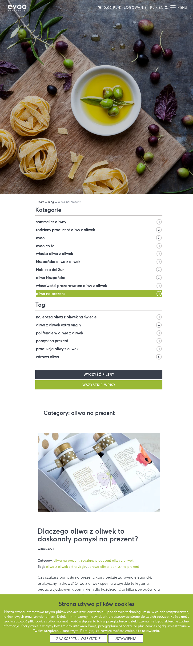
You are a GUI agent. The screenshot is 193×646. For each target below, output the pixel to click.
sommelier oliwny (98, 221)
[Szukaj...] (166, 7)
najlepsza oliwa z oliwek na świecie (98, 317)
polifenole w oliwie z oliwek (98, 333)
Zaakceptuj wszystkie (78, 639)
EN (161, 7)
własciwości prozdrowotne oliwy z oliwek (98, 285)
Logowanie (135, 7)
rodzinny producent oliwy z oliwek (98, 229)
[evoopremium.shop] (17, 8)
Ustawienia (125, 639)
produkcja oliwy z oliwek (98, 348)
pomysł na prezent (98, 340)
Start (41, 202)
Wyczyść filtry (99, 374)
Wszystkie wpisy (99, 385)
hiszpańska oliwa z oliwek (98, 261)
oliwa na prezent (98, 293)
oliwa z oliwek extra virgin (98, 325)
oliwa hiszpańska (98, 277)
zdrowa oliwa (98, 356)
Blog (51, 202)
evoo (98, 237)
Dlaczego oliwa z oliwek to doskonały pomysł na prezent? (88, 535)
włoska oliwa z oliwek (98, 253)
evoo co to (98, 245)
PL (152, 7)
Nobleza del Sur (98, 269)
